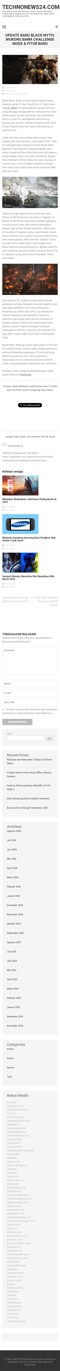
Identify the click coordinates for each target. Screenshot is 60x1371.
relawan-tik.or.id (15, 1180)
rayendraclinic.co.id (17, 1202)
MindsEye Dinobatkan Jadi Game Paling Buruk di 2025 (29, 500)
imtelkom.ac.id (15, 1276)
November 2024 (15, 1025)
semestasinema (15, 1272)
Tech (9, 1076)
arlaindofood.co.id (17, 1235)
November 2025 (15, 914)
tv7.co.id (11, 1102)
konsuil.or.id (13, 1224)
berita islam (13, 1154)
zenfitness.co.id (15, 1105)
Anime (10, 1049)
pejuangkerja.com (16, 1128)
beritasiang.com (15, 1117)
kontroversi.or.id (15, 1209)
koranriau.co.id (15, 1239)
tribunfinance (14, 1302)
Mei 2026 (11, 858)
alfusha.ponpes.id (16, 1165)
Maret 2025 (12, 988)
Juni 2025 (12, 960)
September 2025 (15, 933)
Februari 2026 (14, 886)
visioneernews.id (16, 1321)
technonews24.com (17, 1254)
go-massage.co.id (16, 1187)
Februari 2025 (14, 998)
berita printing (14, 1146)
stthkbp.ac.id (14, 1191)
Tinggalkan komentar (16, 94)
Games (10, 1067)
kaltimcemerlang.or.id (18, 1217)
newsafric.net (14, 1139)
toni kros (9, 91)
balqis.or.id (13, 1176)
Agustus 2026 (14, 831)
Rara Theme (30, 1361)
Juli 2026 (11, 840)
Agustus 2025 (14, 942)
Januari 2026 (13, 896)
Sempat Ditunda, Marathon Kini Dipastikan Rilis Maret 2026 (28, 578)
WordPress (29, 1364)
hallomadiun (14, 1310)
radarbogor (13, 1183)
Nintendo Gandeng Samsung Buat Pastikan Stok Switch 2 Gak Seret (29, 539)
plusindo (11, 1295)
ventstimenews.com (18, 1135)
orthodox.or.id (14, 1232)
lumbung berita (15, 1287)
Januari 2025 (13, 1007)
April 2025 (12, 979)
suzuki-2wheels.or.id (18, 1109)
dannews (12, 1172)
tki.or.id (11, 1113)
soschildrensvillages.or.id (20, 1221)
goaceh (11, 1284)
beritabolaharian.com (18, 1120)
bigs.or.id (12, 1228)
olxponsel (12, 1269)
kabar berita (13, 1143)
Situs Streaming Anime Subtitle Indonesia (28, 798)
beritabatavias (14, 1250)
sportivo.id (12, 1317)
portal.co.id (13, 1313)
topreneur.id (13, 1124)
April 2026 (12, 868)
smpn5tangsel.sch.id (18, 1195)
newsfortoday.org (16, 1131)
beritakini (12, 1157)
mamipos (12, 1298)
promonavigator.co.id (18, 1243)
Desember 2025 (15, 905)
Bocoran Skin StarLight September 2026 (27, 807)
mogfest (11, 1169)
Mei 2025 (11, 970)
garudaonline (14, 1306)
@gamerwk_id (15, 445)
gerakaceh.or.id (15, 1213)
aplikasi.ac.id (14, 1206)
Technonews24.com (31, 7)
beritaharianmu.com (18, 1258)
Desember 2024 (15, 1016)
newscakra (13, 1291)
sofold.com (13, 1261)
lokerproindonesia (16, 1265)
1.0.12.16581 (9, 108)
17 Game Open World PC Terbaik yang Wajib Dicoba (44, 601)
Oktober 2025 (14, 923)
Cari (9, 733)
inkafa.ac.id (13, 1161)
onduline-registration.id (19, 1198)
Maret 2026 (12, 877)
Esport (10, 1058)
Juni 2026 (12, 849)
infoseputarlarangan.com (20, 1150)
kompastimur (14, 1246)
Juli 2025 (11, 951)
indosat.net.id (14, 1280)
